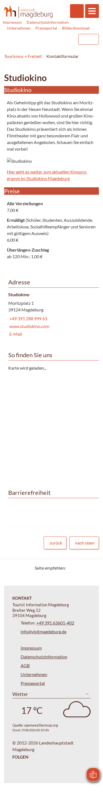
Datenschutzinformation (48, 22)
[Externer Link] (39, 39)
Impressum (12, 22)
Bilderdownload (76, 28)
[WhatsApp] (92, 567)
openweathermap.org (41, 725)
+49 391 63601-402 (55, 622)
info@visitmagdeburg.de (43, 631)
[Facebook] (79, 567)
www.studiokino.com (28, 326)
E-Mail (15, 334)
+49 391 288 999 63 (27, 318)
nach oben (84, 542)
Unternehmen (18, 28)
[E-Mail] (86, 567)
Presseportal (46, 28)
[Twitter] (72, 567)
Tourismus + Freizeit (23, 56)
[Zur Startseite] (28, 12)
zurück (55, 542)
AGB (25, 665)
